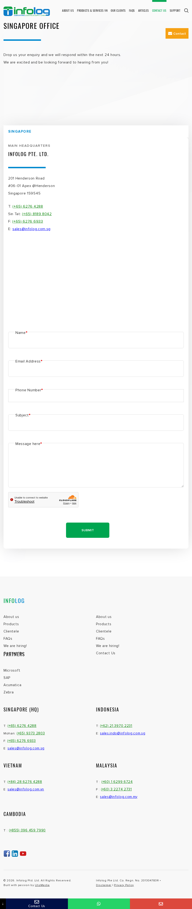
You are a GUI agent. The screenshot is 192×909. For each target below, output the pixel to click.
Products (11, 624)
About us (11, 617)
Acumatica (12, 685)
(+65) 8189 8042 (37, 214)
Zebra (9, 692)
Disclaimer (103, 885)
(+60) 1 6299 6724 (117, 782)
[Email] (161, 903)
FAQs (8, 638)
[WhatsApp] (99, 903)
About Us (68, 10)
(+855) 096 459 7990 (27, 830)
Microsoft (12, 670)
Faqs (132, 10)
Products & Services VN (92, 10)
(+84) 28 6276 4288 (24, 782)
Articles (143, 10)
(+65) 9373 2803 (31, 733)
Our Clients (118, 10)
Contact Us (159, 10)
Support (175, 10)
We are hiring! (15, 646)
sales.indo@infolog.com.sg (122, 733)
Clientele (11, 631)
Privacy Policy (124, 885)
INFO (14, 600)
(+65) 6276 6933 (27, 221)
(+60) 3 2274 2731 (116, 789)
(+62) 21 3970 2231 (116, 726)
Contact (179, 34)
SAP (7, 678)
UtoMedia (42, 885)
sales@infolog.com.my (118, 797)
